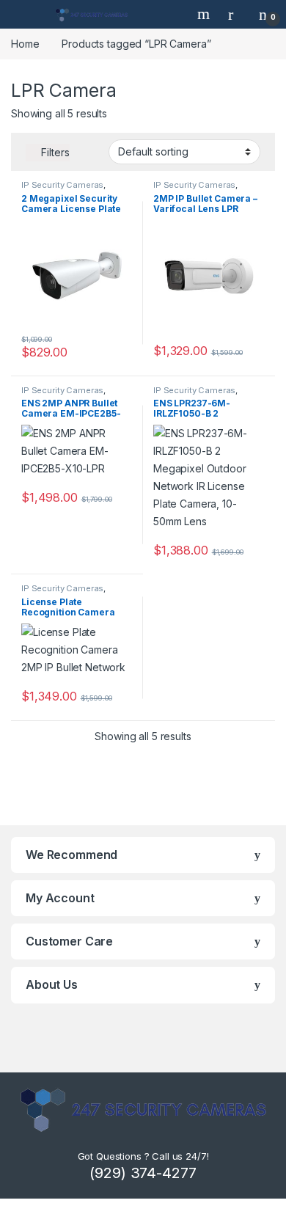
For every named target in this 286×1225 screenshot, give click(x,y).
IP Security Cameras (62, 185)
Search (205, 14)
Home (25, 43)
